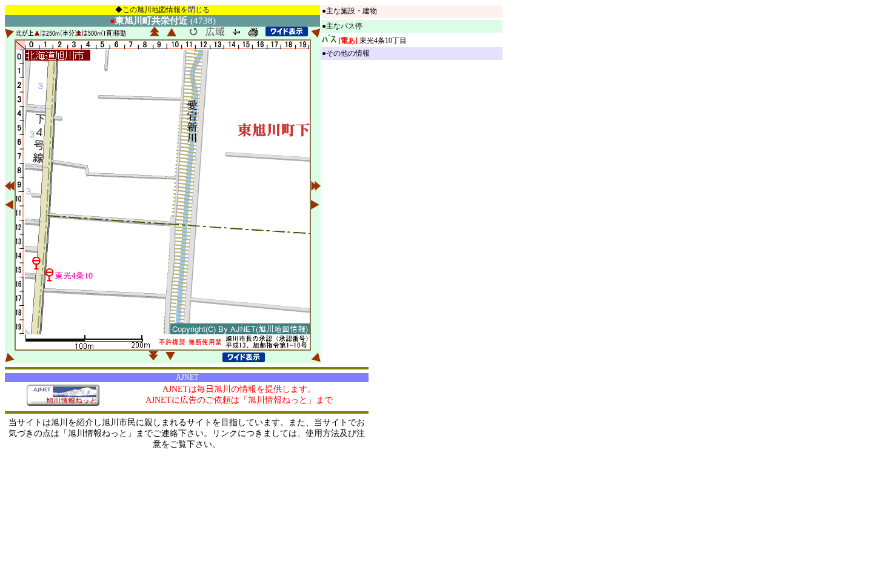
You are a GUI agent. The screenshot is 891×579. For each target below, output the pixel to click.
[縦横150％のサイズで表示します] (286, 31)
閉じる (199, 9)
